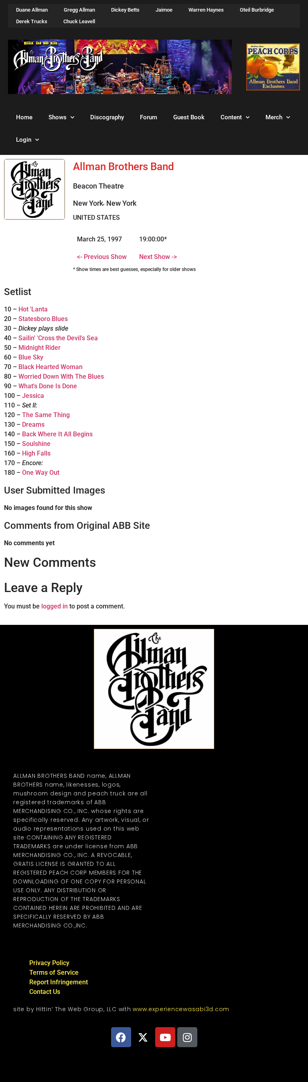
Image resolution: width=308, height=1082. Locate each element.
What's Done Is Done (47, 386)
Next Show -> (158, 257)
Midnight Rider (39, 347)
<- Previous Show (102, 257)
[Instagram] (187, 1037)
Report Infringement (58, 982)
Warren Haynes (206, 10)
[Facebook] (121, 1037)
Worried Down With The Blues (61, 376)
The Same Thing (46, 415)
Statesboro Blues (43, 319)
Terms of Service (54, 972)
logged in (54, 606)
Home (24, 117)
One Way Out (40, 472)
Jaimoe (164, 10)
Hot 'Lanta (33, 309)
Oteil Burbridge (257, 10)
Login (23, 139)
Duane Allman (32, 10)
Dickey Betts (125, 10)
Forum (148, 117)
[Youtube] (165, 1037)
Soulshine (36, 444)
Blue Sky (30, 357)
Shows (58, 117)
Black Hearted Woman (50, 367)
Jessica (33, 395)
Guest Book (189, 117)
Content (231, 117)
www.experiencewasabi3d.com (181, 1009)
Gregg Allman (79, 10)
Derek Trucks (31, 21)
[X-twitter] (143, 1037)
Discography (107, 117)
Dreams (33, 424)
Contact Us (44, 992)
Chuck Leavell (79, 21)
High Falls (36, 453)
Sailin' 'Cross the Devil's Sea (58, 338)
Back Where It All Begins (57, 434)
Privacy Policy (49, 963)
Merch (273, 117)
